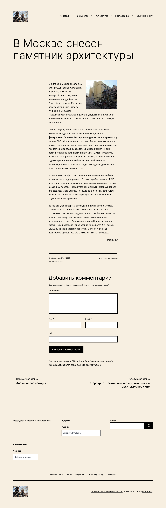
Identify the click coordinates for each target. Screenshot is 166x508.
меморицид (112, 258)
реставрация (122, 15)
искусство (83, 15)
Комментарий (56, 290)
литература (102, 15)
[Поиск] (148, 425)
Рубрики (66, 427)
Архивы (17, 451)
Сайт (51, 333)
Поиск (113, 420)
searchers (58, 261)
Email (88, 318)
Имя (51, 318)
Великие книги (145, 15)
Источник (112, 239)
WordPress (147, 491)
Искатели (65, 15)
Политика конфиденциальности (107, 491)
